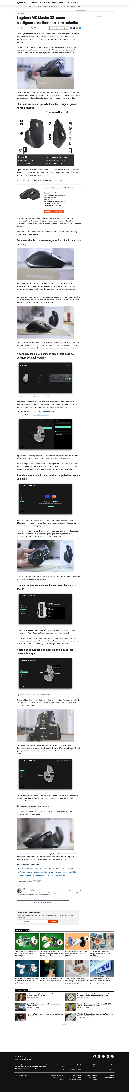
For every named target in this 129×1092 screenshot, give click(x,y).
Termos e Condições (91, 1075)
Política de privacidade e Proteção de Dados (56, 1076)
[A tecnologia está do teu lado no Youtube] (103, 1056)
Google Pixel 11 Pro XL (34, 6)
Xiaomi (79, 1065)
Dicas (67, 2)
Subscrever (52, 921)
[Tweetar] (74, 28)
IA (80, 1067)
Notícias (61, 2)
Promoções (35, 2)
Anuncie (111, 1075)
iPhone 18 (62, 6)
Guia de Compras (76, 1069)
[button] (52, 188)
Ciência (95, 1065)
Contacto (94, 1079)
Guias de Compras (45, 2)
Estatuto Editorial (76, 1075)
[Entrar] (111, 2)
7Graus (25, 1075)
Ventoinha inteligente (73, 6)
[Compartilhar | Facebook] (71, 28)
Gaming (111, 1069)
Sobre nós (61, 1079)
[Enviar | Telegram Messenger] (80, 28)
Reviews (54, 2)
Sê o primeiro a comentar (44, 902)
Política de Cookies (92, 1077)
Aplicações (61, 1067)
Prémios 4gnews (109, 1077)
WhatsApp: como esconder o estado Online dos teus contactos (43, 876)
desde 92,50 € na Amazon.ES (53, 211)
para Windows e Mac (41, 415)
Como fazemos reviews (74, 1079)
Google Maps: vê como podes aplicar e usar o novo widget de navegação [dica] (48, 872)
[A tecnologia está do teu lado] (22, 2)
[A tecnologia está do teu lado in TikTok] (108, 1056)
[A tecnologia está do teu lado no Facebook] (94, 1056)
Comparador (75, 2)
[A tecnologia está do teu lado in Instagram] (99, 1056)
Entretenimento (93, 1067)
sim (35, 881)
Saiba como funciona (81, 10)
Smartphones (60, 1065)
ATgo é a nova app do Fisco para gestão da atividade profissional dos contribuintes (50, 869)
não (39, 881)
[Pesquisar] (107, 2)
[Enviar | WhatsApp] (77, 28)
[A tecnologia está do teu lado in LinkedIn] (112, 1056)
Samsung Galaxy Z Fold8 (50, 6)
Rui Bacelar (20, 28)
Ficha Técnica (77, 1077)
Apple (62, 1069)
